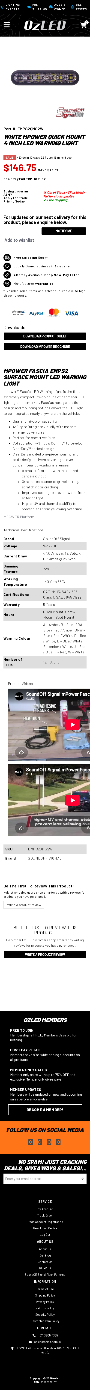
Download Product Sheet (45, 336)
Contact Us (45, 1262)
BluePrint (45, 1268)
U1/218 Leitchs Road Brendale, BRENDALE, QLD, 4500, (48, 1350)
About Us (45, 1249)
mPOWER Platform (18, 516)
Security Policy (45, 1314)
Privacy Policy (45, 1302)
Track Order (45, 1215)
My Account (45, 1209)
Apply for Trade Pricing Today (15, 199)
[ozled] (45, 24)
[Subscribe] (81, 1179)
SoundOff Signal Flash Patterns (45, 1274)
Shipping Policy (45, 1295)
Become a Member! (45, 1110)
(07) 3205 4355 (48, 1335)
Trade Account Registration (45, 1222)
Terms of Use (45, 1289)
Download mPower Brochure (45, 347)
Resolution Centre (45, 1228)
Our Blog (45, 1255)
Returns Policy (45, 1308)
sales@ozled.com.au (48, 1342)
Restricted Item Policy (45, 1321)
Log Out (45, 1234)
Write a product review (23, 905)
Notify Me (64, 231)
